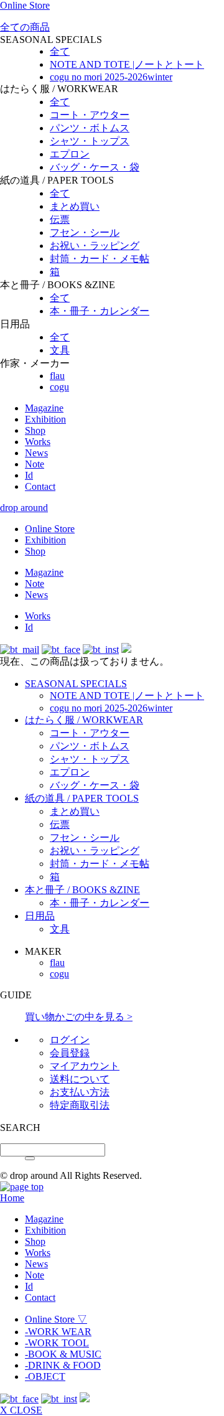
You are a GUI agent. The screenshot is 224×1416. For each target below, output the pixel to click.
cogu (59, 387)
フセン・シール (84, 232)
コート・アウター (89, 115)
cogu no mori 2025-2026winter (111, 77)
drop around (24, 507)
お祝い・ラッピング (94, 245)
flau (57, 375)
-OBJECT (45, 1376)
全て (60, 51)
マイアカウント (84, 1066)
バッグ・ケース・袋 (94, 167)
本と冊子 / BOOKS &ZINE (82, 889)
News (36, 453)
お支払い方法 (80, 1092)
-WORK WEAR (58, 1331)
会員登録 (70, 1053)
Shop (35, 430)
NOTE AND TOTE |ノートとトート (127, 64)
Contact (40, 486)
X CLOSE (21, 1410)
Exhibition (45, 419)
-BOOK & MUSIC (63, 1354)
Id (29, 475)
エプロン (70, 154)
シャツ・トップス (89, 141)
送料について (80, 1079)
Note (34, 464)
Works (37, 441)
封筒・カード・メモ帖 (99, 258)
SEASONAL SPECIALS (76, 683)
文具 (60, 350)
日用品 (40, 916)
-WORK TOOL (57, 1343)
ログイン (70, 1039)
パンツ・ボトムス (89, 128)
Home (12, 1198)
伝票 (60, 219)
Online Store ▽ (56, 1319)
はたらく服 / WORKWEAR (84, 720)
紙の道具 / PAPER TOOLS (82, 798)
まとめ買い (75, 206)
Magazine (44, 408)
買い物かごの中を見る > (79, 1016)
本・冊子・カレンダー (99, 311)
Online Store (25, 5)
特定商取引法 (80, 1105)
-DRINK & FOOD (63, 1365)
